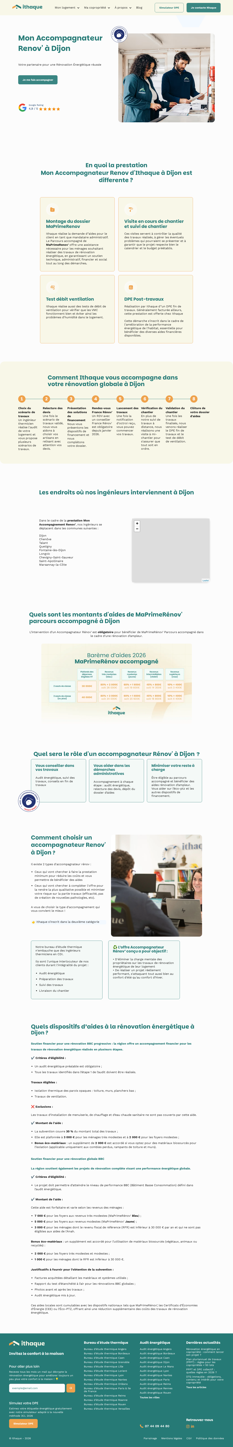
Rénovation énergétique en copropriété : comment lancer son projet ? (205, 1352)
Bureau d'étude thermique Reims (105, 1395)
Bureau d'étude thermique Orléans (106, 1383)
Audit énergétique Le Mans (157, 1366)
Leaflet (206, 580)
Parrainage (150, 1438)
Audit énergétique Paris (154, 1379)
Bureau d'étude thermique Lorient (105, 1370)
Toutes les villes (149, 1397)
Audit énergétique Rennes (156, 1388)
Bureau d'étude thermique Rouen (105, 1404)
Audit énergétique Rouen (155, 1392)
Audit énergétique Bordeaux (157, 1353)
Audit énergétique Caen (155, 1357)
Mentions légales (171, 1438)
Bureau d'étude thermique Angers (105, 1349)
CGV (189, 1438)
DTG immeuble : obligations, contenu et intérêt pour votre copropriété (205, 1379)
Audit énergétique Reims (155, 1383)
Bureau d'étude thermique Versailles (107, 1408)
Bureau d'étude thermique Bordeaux (107, 1353)
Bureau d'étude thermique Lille (103, 1366)
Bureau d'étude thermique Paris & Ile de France (107, 1390)
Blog (139, 7)
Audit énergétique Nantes (156, 1375)
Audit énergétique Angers (155, 1349)
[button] (67, 7)
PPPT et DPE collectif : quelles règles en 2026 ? (201, 1371)
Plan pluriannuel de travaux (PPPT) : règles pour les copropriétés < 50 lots (203, 1362)
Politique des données (210, 1438)
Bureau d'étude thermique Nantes (105, 1379)
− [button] (137, 529)
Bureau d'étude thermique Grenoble (106, 1362)
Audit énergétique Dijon (155, 1362)
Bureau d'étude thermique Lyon (104, 1375)
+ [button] (137, 523)
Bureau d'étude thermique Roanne (105, 1399)
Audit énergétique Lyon (154, 1370)
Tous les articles (196, 1387)
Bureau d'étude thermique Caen (104, 1357)
